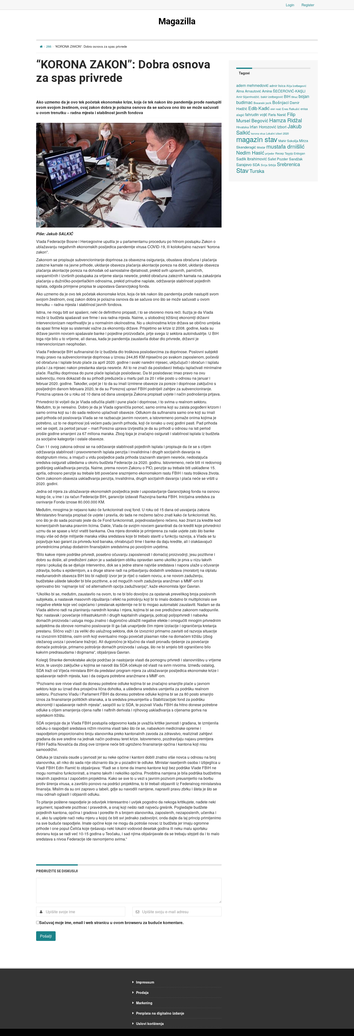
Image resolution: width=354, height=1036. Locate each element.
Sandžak (295, 158)
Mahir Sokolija (288, 140)
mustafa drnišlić (285, 146)
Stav (242, 170)
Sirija (264, 165)
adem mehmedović (252, 85)
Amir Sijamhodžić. (248, 97)
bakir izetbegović (272, 97)
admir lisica (277, 85)
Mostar (261, 147)
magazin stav (256, 139)
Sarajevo (244, 164)
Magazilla (177, 21)
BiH (287, 96)
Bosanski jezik (262, 103)
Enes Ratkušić (291, 109)
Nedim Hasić (250, 152)
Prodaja (142, 992)
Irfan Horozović (263, 127)
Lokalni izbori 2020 (277, 133)
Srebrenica (288, 164)
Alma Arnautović (248, 91)
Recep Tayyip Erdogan (290, 153)
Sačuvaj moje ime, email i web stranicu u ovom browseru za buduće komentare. (111, 922)
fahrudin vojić (256, 114)
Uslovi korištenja (150, 1023)
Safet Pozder (278, 158)
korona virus (258, 133)
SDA (256, 164)
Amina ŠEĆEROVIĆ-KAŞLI (283, 90)
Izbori (282, 126)
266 (48, 46)
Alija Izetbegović (296, 86)
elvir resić (275, 109)
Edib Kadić (258, 108)
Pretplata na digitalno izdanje (160, 1013)
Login (290, 4)
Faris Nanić (277, 114)
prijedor (269, 153)
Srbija (272, 165)
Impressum (145, 982)
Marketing (144, 1002)
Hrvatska (242, 127)
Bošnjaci (280, 102)
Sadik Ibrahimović (251, 158)
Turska (256, 170)
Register (308, 4)
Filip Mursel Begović (265, 117)
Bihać (294, 97)
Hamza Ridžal (285, 120)
